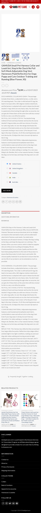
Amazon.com (7, 447)
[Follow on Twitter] (10, 503)
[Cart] (37, 7)
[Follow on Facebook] (3, 503)
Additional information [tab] (10, 217)
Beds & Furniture (6, 485)
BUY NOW (7, 190)
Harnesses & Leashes (14, 63)
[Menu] (3, 7)
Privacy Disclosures (7, 467)
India (13, 177)
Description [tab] (5, 213)
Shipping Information (8, 470)
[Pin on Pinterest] (16, 201)
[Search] (29, 7)
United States (16, 164)
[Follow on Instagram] (6, 503)
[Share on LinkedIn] (20, 201)
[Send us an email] (13, 503)
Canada (14, 173)
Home (3, 63)
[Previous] (4, 33)
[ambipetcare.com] (18, 7)
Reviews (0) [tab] (5, 220)
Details (13, 93)
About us (4, 463)
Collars (3, 481)
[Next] (36, 33)
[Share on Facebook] (6, 201)
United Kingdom (17, 168)
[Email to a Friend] (13, 201)
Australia (15, 182)
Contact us (4, 459)
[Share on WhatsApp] (3, 201)
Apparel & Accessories (8, 489)
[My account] (33, 7)
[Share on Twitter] (10, 201)
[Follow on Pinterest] (16, 503)
